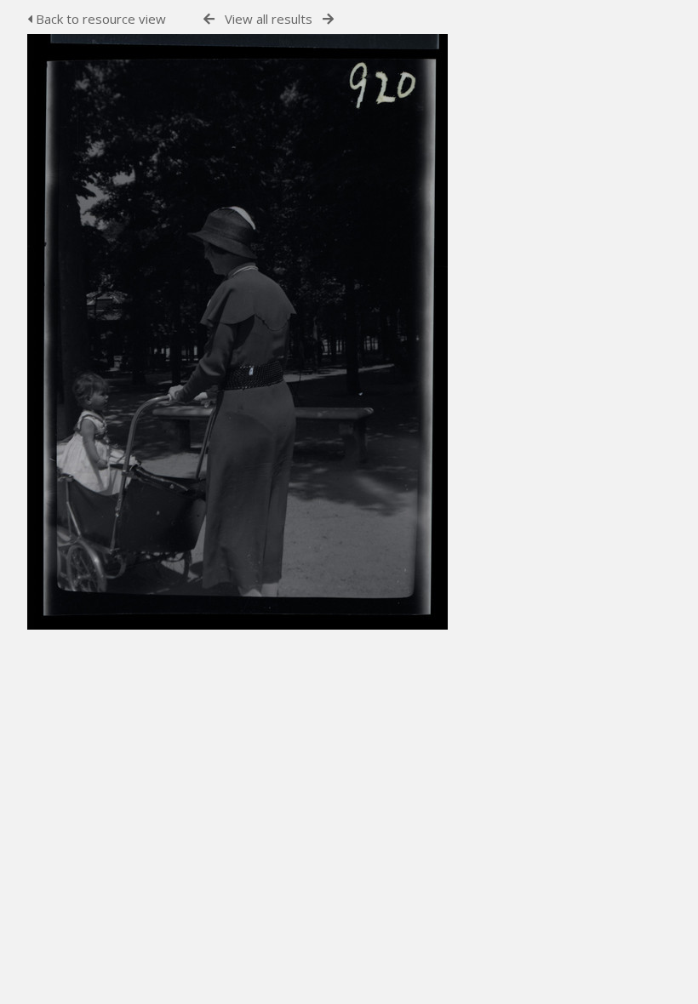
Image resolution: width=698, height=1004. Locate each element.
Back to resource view (99, 18)
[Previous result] (209, 19)
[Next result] (328, 19)
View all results (268, 18)
